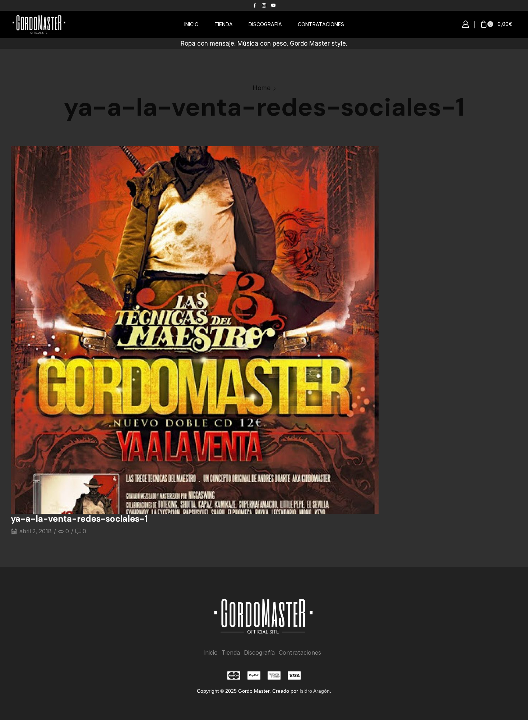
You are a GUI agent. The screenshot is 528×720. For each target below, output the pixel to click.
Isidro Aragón (315, 691)
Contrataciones (300, 652)
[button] (465, 24)
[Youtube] (273, 5)
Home (261, 88)
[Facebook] (255, 5)
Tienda (231, 652)
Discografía (259, 652)
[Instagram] (264, 5)
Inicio (210, 652)
